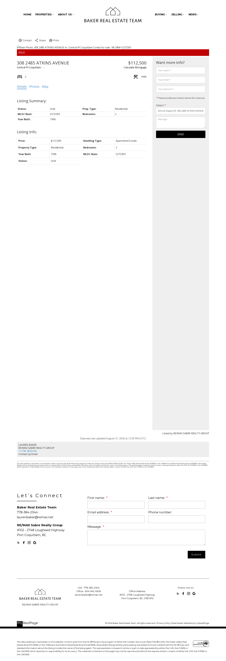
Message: (94, 527)
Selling (176, 14)
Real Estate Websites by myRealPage (190, 623)
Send (180, 134)
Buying (160, 14)
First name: (96, 498)
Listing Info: (27, 131)
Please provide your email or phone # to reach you (181, 98)
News (193, 14)
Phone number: (160, 512)
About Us (65, 14)
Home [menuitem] (27, 14)
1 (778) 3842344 (27, 451)
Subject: (160, 105)
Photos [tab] (34, 86)
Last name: (157, 498)
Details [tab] (22, 86)
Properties (43, 14)
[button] (18, 542)
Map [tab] (45, 86)
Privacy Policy (163, 623)
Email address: (98, 512)
